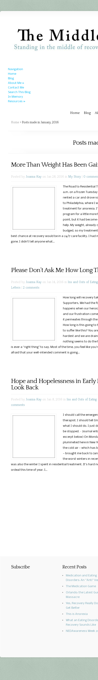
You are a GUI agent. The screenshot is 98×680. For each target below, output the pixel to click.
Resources (16, 101)
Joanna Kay (33, 176)
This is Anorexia (77, 614)
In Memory (15, 96)
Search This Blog (19, 92)
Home (12, 73)
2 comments (31, 287)
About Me (16, 83)
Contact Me (16, 87)
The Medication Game (81, 586)
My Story (74, 176)
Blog (11, 78)
